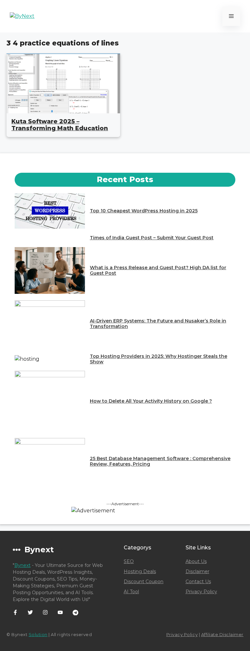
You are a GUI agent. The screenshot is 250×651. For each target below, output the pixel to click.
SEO (129, 561)
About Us (196, 561)
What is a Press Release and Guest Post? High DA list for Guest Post (158, 270)
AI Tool (131, 592)
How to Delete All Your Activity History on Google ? (151, 401)
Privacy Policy (201, 592)
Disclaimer (197, 571)
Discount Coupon (143, 581)
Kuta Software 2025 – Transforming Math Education (59, 125)
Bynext (22, 565)
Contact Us (198, 581)
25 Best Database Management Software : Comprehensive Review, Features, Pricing (160, 461)
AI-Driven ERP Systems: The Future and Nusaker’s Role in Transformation (158, 323)
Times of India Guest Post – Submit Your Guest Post (152, 238)
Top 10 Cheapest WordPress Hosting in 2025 (144, 211)
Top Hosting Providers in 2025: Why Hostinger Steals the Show (158, 359)
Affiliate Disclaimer (222, 634)
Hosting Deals (140, 571)
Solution (38, 634)
